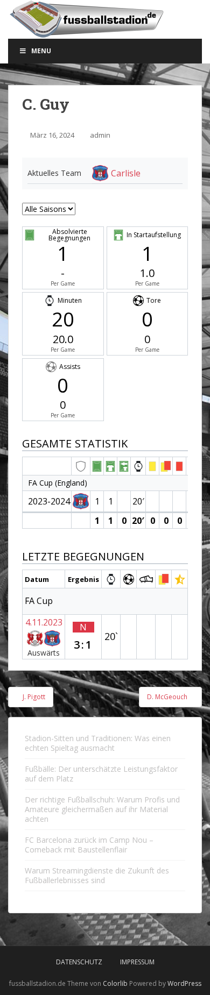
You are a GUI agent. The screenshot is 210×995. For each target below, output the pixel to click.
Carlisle (126, 173)
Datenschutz (79, 961)
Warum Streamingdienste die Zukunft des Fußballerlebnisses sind (97, 875)
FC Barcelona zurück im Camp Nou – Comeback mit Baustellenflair (89, 845)
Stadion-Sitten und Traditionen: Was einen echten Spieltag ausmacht (98, 743)
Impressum (137, 961)
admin (100, 135)
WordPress (184, 983)
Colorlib (115, 983)
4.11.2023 (43, 622)
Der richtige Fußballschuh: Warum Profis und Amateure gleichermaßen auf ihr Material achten (102, 809)
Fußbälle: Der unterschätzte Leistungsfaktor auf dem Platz (101, 774)
